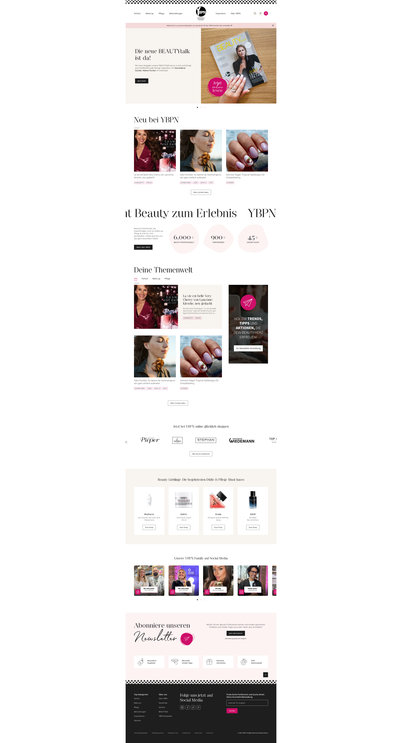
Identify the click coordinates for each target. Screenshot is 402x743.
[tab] (197, 107)
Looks (196, 182)
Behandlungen (175, 13)
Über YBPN (236, 13)
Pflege (161, 13)
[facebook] (188, 707)
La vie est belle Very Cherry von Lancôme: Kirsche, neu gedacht (198, 300)
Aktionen (137, 720)
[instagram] (182, 707)
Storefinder (163, 703)
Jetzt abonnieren (235, 633)
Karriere (162, 707)
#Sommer (230, 182)
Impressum (209, 733)
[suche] (255, 13)
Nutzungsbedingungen (141, 733)
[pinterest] (198, 707)
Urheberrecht (186, 733)
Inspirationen (186, 182)
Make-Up (203, 182)
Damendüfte (139, 182)
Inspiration (221, 13)
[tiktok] (193, 707)
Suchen (232, 711)
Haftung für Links (173, 733)
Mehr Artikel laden (201, 192)
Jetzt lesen (142, 81)
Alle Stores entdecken (201, 454)
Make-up (149, 13)
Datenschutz (198, 733)
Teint (211, 182)
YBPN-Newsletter (165, 716)
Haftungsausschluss (158, 733)
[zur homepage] (201, 13)
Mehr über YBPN (143, 247)
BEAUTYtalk (163, 712)
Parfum (137, 13)
